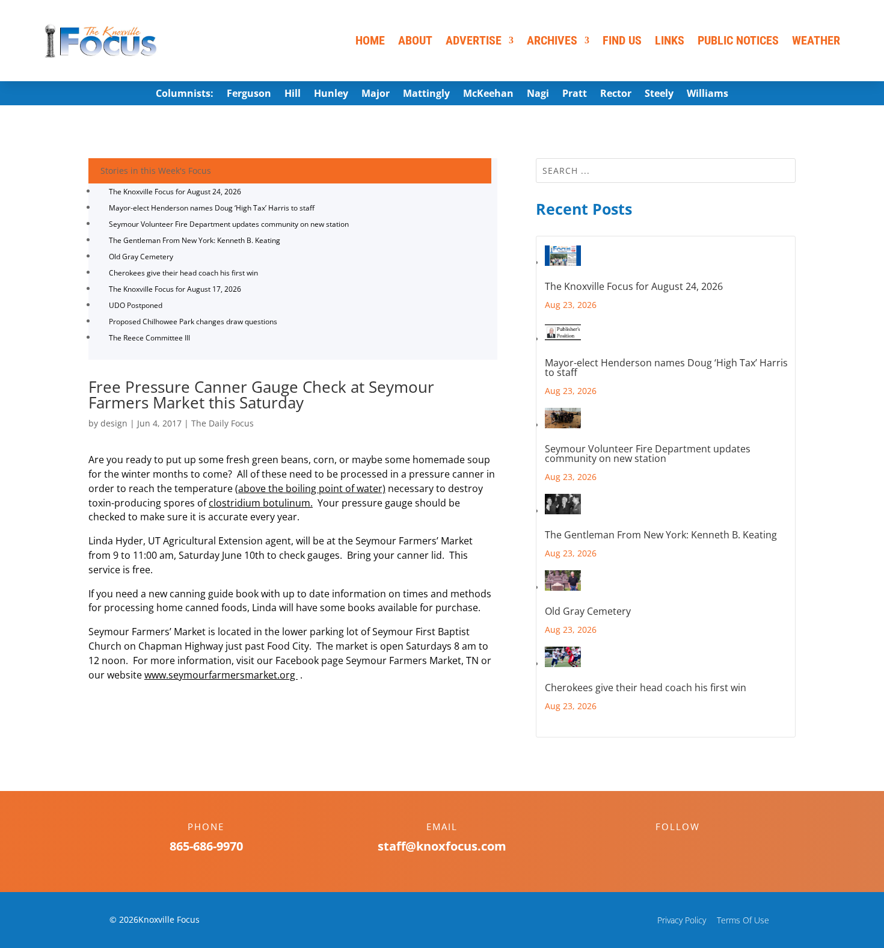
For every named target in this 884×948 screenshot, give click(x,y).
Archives (552, 40)
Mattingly (426, 94)
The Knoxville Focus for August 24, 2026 (175, 191)
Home (370, 40)
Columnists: (184, 94)
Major (375, 94)
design (113, 423)
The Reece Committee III (149, 338)
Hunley (331, 94)
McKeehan (488, 94)
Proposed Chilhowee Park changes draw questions (193, 321)
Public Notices (738, 40)
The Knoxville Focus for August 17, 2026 (175, 289)
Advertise (474, 40)
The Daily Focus (222, 423)
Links (669, 40)
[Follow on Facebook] (665, 847)
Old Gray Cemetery (141, 256)
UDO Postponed (135, 305)
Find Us (622, 40)
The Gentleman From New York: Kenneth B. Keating (194, 240)
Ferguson (249, 94)
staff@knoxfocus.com (442, 846)
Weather (816, 40)
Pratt (574, 94)
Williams (707, 94)
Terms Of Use (743, 920)
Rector (615, 94)
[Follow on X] (689, 847)
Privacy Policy (681, 920)
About (415, 40)
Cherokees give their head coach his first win (183, 273)
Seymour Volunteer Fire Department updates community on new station (229, 224)
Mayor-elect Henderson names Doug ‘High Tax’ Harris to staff (212, 208)
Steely (659, 94)
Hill (292, 94)
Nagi (538, 94)
